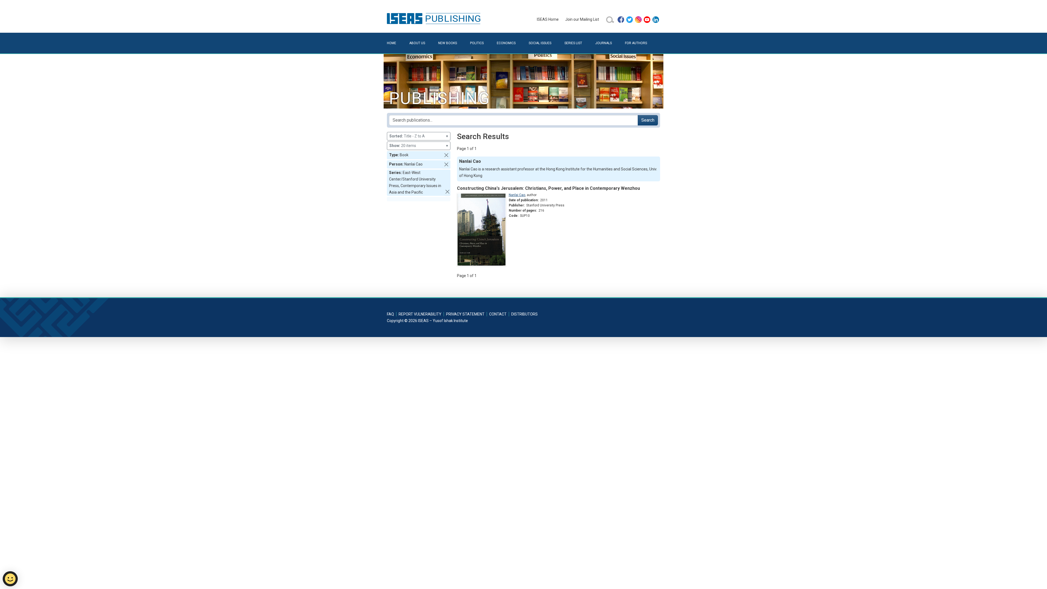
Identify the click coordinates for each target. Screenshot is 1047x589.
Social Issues (540, 43)
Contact (498, 314)
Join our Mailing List (582, 19)
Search (647, 120)
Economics (506, 43)
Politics (477, 43)
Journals (603, 43)
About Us (417, 43)
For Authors (636, 43)
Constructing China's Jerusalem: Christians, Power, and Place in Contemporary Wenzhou (548, 188)
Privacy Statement (465, 314)
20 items (418, 145)
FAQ (390, 314)
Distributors (524, 314)
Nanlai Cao (517, 195)
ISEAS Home (548, 19)
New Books (447, 43)
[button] (446, 155)
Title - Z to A (418, 136)
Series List (573, 43)
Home (391, 43)
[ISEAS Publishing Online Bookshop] (434, 18)
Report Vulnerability (420, 314)
